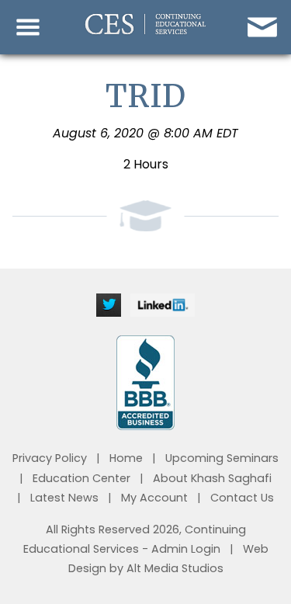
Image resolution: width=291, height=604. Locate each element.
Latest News (64, 497)
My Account (154, 497)
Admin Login (185, 549)
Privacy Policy (49, 458)
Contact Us (242, 497)
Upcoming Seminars (222, 458)
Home (126, 458)
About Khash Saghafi (212, 478)
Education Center (81, 478)
